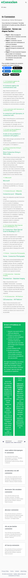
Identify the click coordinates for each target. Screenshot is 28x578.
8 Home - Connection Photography (15, 253)
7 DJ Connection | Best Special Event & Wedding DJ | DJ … (12, 226)
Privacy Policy (5, 571)
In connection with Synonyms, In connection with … (13, 114)
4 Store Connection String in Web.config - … (12, 148)
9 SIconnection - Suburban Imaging (11, 274)
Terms (12, 571)
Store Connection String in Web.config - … (11, 153)
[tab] (14, 82)
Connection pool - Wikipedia (12, 194)
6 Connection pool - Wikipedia (13, 191)
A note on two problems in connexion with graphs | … (11, 135)
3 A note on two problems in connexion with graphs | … (12, 130)
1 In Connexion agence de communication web (11, 81)
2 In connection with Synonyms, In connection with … (13, 109)
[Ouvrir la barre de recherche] (26, 2)
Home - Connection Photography (14, 256)
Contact (17, 571)
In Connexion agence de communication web (11, 86)
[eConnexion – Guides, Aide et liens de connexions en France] (9, 2)
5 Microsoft (8, 177)
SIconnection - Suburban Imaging (14, 278)
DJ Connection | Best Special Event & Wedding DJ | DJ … (12, 230)
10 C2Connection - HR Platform (14, 296)
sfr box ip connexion (12, 545)
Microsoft (6, 181)
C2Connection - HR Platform (12, 299)
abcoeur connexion (11, 510)
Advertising (23, 571)
